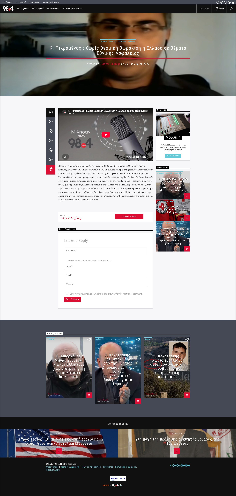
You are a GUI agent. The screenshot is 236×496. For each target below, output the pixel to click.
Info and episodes (173, 156)
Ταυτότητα (108, 466)
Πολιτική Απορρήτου (91, 466)
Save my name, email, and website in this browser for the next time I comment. (106, 293)
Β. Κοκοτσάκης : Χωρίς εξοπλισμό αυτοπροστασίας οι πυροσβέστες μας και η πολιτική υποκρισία (167, 366)
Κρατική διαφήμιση (70, 466)
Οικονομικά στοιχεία (51, 2)
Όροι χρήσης (52, 466)
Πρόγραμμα (8, 2)
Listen (206, 8)
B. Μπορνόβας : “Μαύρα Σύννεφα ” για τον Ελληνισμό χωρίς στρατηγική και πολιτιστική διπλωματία (173, 184)
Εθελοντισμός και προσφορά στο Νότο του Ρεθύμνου (173, 209)
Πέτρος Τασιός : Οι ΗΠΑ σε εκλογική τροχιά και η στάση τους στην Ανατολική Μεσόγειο (59, 441)
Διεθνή (104, 41)
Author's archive (129, 216)
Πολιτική (122, 41)
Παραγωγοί (22, 2)
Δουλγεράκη (162, 201)
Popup (221, 8)
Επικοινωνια (35, 2)
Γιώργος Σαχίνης (110, 64)
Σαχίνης (131, 41)
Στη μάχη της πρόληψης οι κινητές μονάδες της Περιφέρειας (178, 441)
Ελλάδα (112, 41)
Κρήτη (173, 201)
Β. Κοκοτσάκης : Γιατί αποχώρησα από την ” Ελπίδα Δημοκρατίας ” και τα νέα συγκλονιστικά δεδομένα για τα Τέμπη (173, 236)
